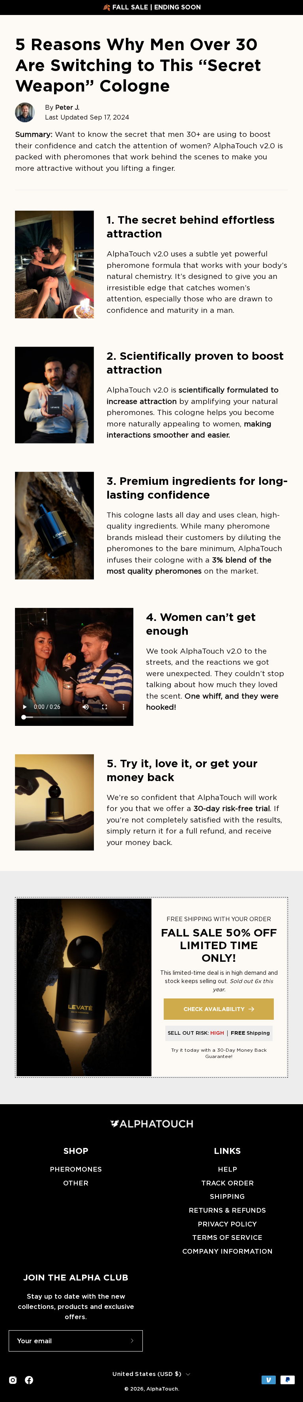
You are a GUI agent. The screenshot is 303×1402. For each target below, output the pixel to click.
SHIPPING (227, 1197)
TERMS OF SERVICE (227, 1238)
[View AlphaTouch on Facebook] (29, 1380)
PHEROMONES (76, 1169)
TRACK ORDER (227, 1183)
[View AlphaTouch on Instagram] (13, 1380)
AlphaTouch (162, 1389)
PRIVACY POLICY (227, 1224)
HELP (227, 1169)
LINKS (227, 1151)
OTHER (75, 1183)
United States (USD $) (146, 1374)
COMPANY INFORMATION (227, 1251)
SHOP (76, 1151)
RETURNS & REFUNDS (227, 1210)
